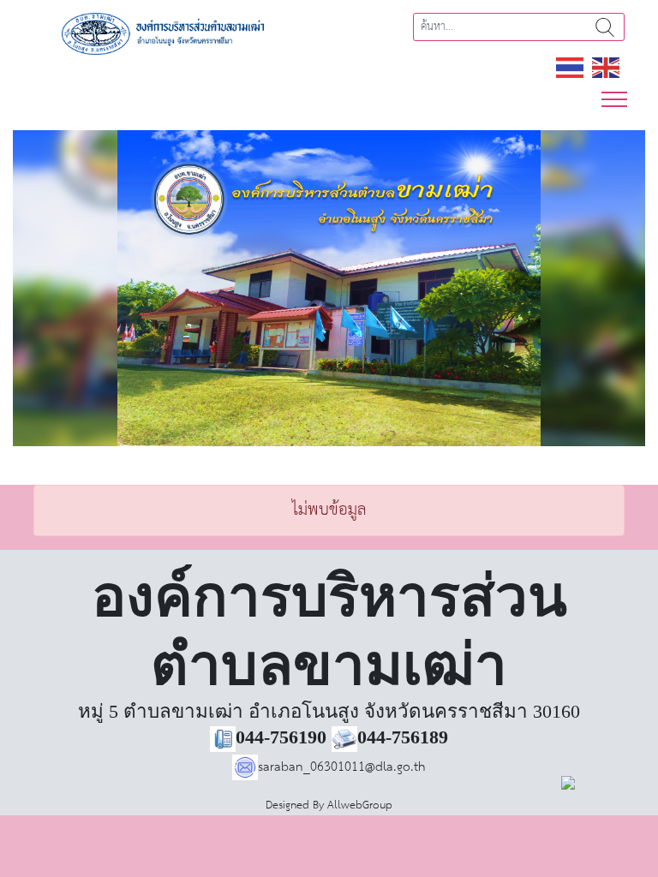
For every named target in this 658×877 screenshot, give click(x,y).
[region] (329, 288)
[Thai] (570, 67)
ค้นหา (605, 27)
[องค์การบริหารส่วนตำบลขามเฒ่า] (175, 33)
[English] (606, 67)
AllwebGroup (359, 805)
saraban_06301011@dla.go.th (342, 767)
